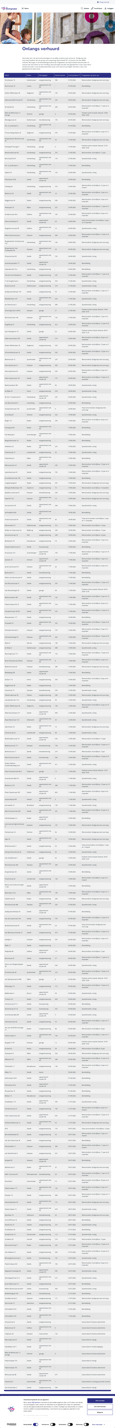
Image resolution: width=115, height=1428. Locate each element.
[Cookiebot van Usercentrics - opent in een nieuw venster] (11, 1424)
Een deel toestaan (100, 1406)
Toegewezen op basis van (90, 75)
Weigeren (100, 1412)
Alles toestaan (100, 1400)
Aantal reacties (60, 75)
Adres (7, 75)
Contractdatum (73, 75)
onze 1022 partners (34, 1402)
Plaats (29, 75)
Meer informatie (97, 1424)
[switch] (52, 1424)
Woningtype (43, 75)
